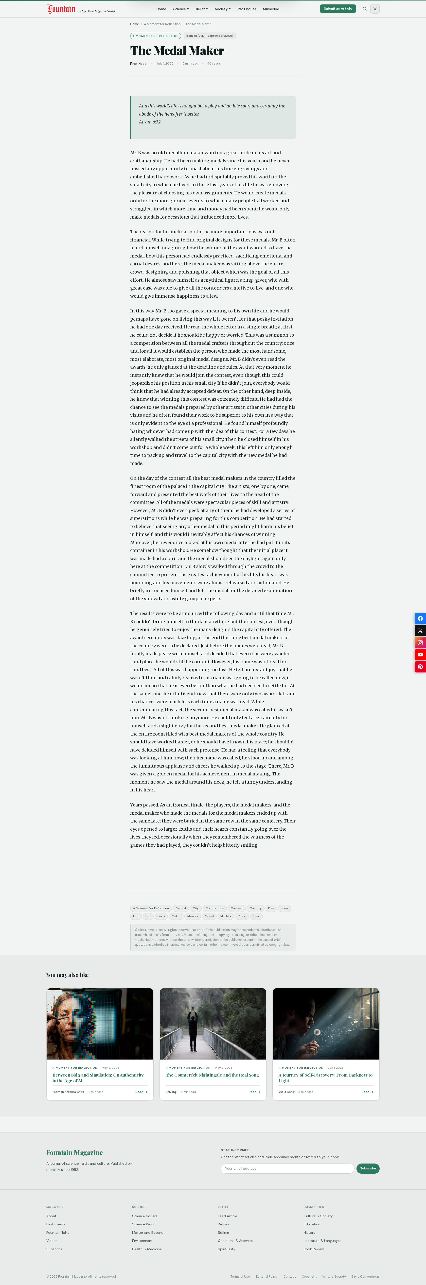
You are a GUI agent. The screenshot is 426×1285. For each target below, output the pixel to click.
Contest (237, 908)
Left (136, 916)
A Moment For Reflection (151, 908)
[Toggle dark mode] (375, 9)
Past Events (55, 1224)
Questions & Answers (235, 1240)
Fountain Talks (57, 1232)
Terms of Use (240, 1276)
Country (256, 908)
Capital (181, 908)
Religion (224, 1224)
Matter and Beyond (147, 1232)
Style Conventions (366, 1276)
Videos (51, 1240)
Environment (142, 1240)
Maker (176, 916)
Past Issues (247, 9)
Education (312, 1224)
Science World (144, 1224)
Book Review (314, 1249)
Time (256, 916)
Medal (209, 916)
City (196, 908)
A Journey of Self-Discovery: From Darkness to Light (325, 1077)
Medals (225, 916)
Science (179, 9)
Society (221, 9)
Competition (215, 908)
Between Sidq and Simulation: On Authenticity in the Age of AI (98, 1077)
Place (242, 916)
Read (139, 1092)
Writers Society (334, 1276)
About (51, 1216)
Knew (284, 908)
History (309, 1232)
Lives (161, 916)
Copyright (309, 1276)
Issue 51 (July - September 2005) (209, 36)
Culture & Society (318, 1216)
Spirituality (226, 1249)
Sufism (223, 1232)
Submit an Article (338, 8)
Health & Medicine (147, 1249)
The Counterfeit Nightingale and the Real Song (212, 1075)
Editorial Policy (267, 1276)
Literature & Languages (322, 1240)
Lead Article (227, 1216)
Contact (290, 1276)
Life (148, 916)
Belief (200, 9)
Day (271, 908)
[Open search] (364, 9)
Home (161, 9)
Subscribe (271, 9)
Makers (192, 916)
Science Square (145, 1216)
